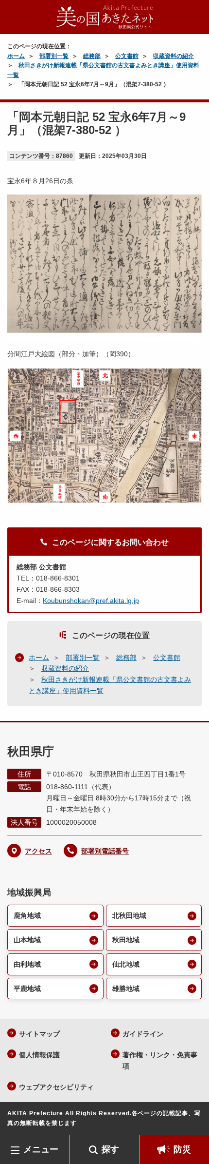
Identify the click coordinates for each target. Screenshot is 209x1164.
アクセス (38, 851)
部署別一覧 (54, 56)
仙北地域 (125, 964)
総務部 (92, 56)
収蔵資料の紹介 (173, 56)
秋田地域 (125, 940)
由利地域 (27, 964)
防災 (182, 1149)
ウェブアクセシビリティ (56, 1087)
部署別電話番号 (105, 851)
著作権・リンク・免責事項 (159, 1060)
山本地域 (27, 940)
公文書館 (127, 56)
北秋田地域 (129, 915)
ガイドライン (142, 1034)
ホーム (16, 56)
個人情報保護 (39, 1055)
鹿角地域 (27, 915)
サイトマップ (39, 1034)
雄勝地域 (125, 988)
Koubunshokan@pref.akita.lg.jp (91, 600)
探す (110, 1149)
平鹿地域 (27, 988)
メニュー (40, 1149)
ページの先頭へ (192, 1120)
